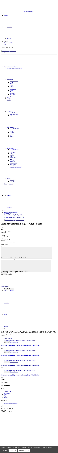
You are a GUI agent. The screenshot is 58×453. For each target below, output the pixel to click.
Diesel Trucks (13, 157)
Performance (13, 164)
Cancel (5, 382)
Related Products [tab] (8, 338)
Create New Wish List (9, 290)
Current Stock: (4, 244)
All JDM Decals (13, 112)
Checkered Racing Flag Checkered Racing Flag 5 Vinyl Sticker (20, 355)
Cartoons (12, 86)
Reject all (13, 450)
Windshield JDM (14, 114)
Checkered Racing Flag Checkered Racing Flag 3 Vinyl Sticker (20, 345)
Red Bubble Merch (8, 391)
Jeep (11, 159)
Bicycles (12, 155)
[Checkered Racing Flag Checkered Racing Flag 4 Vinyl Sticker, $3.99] (29, 370)
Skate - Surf (12, 94)
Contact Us (6, 394)
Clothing (9, 100)
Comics (11, 87)
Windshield (12, 165)
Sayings (8, 178)
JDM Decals (10, 111)
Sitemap (5, 397)
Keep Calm (12, 181)
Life (11, 135)
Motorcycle (12, 161)
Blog (5, 396)
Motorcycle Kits (13, 163)
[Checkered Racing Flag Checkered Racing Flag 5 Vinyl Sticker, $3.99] (29, 350)
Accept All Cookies (24, 450)
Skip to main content (28, 11)
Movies (11, 83)
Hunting (12, 132)
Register (11, 42)
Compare (6, 15)
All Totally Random (14, 128)
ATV (11, 153)
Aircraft (11, 151)
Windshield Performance (15, 167)
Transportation (10, 148)
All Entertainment (14, 81)
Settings (5, 450)
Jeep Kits (12, 160)
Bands (11, 85)
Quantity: (3, 246)
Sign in (5, 42)
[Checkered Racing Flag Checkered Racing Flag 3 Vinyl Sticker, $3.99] (29, 340)
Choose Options (14, 342)
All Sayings (12, 180)
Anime (11, 82)
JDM (11, 115)
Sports (11, 96)
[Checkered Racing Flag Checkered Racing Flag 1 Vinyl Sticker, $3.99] (29, 360)
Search (5, 41)
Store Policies (7, 393)
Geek (11, 129)
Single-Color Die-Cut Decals (11, 66)
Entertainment (10, 79)
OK (2, 382)
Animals (12, 134)
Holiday (8, 98)
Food (8, 97)
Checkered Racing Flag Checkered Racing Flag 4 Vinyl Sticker (20, 375)
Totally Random (10, 127)
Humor (11, 131)
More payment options (6, 274)
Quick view (6, 342)
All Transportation (14, 149)
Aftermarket (12, 152)
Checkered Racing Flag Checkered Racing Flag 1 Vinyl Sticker (20, 365)
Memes (11, 91)
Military (11, 136)
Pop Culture (12, 93)
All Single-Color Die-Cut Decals (14, 68)
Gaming (12, 90)
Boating (11, 156)
